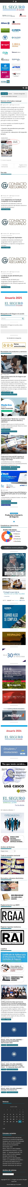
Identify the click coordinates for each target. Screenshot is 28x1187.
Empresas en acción (6, 392)
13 (13, 1117)
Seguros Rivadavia (5, 433)
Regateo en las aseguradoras (22, 165)
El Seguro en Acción (15, 104)
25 (7, 1121)
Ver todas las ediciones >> (8, 810)
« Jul (4, 1128)
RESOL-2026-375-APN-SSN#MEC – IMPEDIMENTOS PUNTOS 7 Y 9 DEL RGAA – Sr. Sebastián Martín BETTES (12, 1150)
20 (13, 1119)
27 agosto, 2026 (5, 1037)
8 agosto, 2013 (5, 271)
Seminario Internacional (4, 165)
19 (10, 1119)
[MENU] (26, 88)
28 (16, 1121)
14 (16, 1117)
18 (7, 1119)
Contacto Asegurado (6, 160)
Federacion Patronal (15, 467)
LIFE (12, 392)
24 (4, 1121)
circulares (4, 1045)
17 (4, 1119)
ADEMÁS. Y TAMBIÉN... (6, 1019)
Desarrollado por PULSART (14, 1184)
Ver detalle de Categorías (14, 338)
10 (4, 1117)
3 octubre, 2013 (5, 233)
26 (10, 1121)
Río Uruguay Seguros (6, 505)
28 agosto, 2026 (5, 1000)
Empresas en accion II (6, 501)
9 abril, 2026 (5, 490)
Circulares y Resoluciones (12, 1045)
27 (13, 1121)
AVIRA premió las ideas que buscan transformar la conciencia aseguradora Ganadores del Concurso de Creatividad (13, 1139)
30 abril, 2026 (5, 454)
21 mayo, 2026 (5, 374)
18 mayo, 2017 (5, 195)
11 (7, 1117)
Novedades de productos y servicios (9, 394)
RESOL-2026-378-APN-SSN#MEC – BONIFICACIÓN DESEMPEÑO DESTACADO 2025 (12, 1145)
